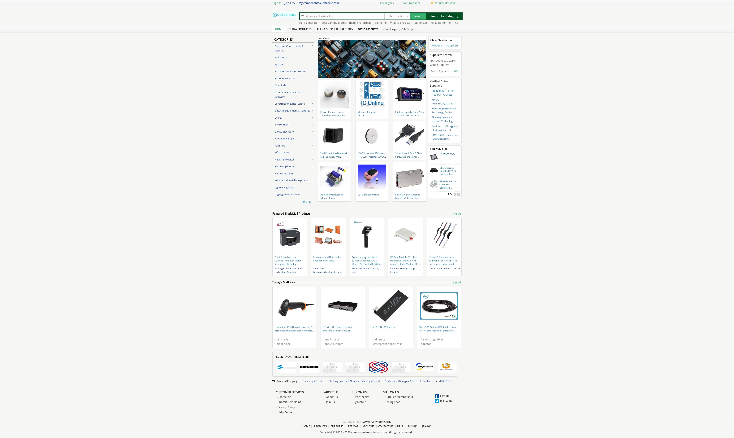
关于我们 (412, 426)
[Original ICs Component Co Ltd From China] (401, 367)
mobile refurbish (341, 22)
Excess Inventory (284, 131)
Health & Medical (284, 159)
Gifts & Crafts (281, 152)
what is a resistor (381, 22)
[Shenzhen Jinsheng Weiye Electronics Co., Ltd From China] (355, 367)
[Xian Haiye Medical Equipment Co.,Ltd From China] (332, 367)
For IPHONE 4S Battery (383, 327)
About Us (331, 392)
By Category (361, 397)
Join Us (330, 402)
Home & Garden (283, 173)
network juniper (389, 29)
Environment (281, 124)
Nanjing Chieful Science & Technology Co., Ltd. (288, 270)
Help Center (285, 412)
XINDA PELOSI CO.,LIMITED (443, 101)
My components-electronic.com (319, 3)
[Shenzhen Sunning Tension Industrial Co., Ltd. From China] (286, 367)
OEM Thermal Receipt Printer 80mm (331, 196)
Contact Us (284, 397)
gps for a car (333, 339)
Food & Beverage (284, 138)
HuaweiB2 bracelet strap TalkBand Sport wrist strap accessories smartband (443, 261)
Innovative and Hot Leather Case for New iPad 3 (327, 259)
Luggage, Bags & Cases (287, 194)
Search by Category (444, 16)
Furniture (279, 145)
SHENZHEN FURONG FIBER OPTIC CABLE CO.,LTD (443, 93)
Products (437, 45)
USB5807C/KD (447, 154)
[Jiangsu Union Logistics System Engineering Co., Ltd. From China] (378, 367)
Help (400, 426)
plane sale (401, 22)
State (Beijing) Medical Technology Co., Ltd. (444, 110)
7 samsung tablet (432, 339)
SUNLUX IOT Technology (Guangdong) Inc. (445, 136)
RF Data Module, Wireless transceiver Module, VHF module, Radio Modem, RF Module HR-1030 (404, 262)
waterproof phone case (387, 344)
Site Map (353, 426)
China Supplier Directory (335, 29)
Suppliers (452, 45)
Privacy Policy (286, 407)
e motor (426, 344)
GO (456, 71)
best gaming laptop (314, 22)
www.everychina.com (377, 422)
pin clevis (282, 339)
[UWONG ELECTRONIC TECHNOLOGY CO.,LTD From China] (447, 367)
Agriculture (280, 57)
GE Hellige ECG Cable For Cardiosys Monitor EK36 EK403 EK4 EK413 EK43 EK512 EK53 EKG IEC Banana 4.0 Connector (448, 185)
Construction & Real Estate (289, 103)
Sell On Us (391, 392)
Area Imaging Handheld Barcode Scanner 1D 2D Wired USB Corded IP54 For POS (366, 262)
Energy (278, 117)
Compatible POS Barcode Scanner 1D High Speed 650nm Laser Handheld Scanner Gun (294, 329)
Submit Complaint (289, 402)
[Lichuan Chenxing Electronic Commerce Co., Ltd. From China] (309, 367)
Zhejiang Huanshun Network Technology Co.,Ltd (443, 120)
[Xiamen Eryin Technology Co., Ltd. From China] (424, 367)
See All (457, 214)
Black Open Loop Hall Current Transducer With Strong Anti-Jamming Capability (287, 262)
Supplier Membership (399, 397)
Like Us (444, 396)
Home (279, 29)
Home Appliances (284, 166)
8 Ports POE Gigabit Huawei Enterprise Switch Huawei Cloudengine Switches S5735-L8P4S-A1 (342, 329)
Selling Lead (392, 402)
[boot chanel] (372, 61)
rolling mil (361, 22)
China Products (300, 29)
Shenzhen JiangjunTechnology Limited (327, 270)
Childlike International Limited (444, 268)
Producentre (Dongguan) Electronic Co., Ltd (445, 128)
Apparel (278, 64)
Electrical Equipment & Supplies (292, 110)
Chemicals (280, 85)
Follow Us (446, 401)
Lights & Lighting (283, 187)
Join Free (290, 3)
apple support (334, 344)
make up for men (422, 22)
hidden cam (380, 339)
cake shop (407, 29)
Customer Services (290, 392)
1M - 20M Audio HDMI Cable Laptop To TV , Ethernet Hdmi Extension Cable (438, 329)
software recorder (447, 22)
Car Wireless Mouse (368, 194)
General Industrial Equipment (291, 180)
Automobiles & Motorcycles (290, 71)
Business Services (284, 78)
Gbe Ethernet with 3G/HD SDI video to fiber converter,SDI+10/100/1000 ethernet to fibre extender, (448, 171)
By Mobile (359, 402)
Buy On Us (359, 392)
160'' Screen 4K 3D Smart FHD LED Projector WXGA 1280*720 (371, 157)
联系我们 (427, 426)
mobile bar (283, 344)
